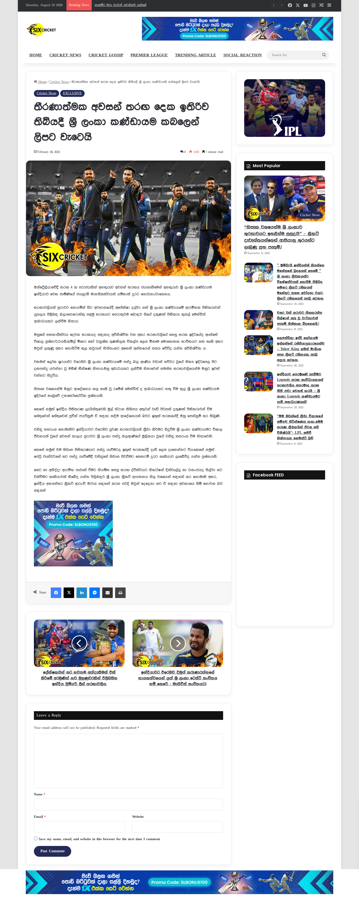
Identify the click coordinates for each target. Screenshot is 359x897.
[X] (69, 592)
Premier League (149, 55)
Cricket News (65, 55)
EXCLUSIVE (72, 93)
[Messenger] (94, 592)
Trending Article (195, 55)
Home (35, 55)
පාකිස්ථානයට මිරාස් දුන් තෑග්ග (117, 5)
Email (39, 817)
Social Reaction (242, 55)
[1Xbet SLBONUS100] (179, 882)
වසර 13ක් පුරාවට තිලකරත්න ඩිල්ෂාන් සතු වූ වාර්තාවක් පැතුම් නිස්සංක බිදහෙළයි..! (299, 318)
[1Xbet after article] (128, 535)
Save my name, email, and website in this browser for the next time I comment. (99, 839)
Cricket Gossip (106, 55)
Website (138, 817)
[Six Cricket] (57, 29)
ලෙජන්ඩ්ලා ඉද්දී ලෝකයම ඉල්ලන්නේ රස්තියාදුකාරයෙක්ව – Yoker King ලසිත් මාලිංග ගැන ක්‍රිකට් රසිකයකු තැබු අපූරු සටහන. (301, 349)
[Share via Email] (107, 592)
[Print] (120, 592)
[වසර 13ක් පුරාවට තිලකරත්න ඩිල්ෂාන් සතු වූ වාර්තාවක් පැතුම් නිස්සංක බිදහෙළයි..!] (258, 320)
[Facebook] (56, 592)
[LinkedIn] (81, 592)
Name (39, 794)
